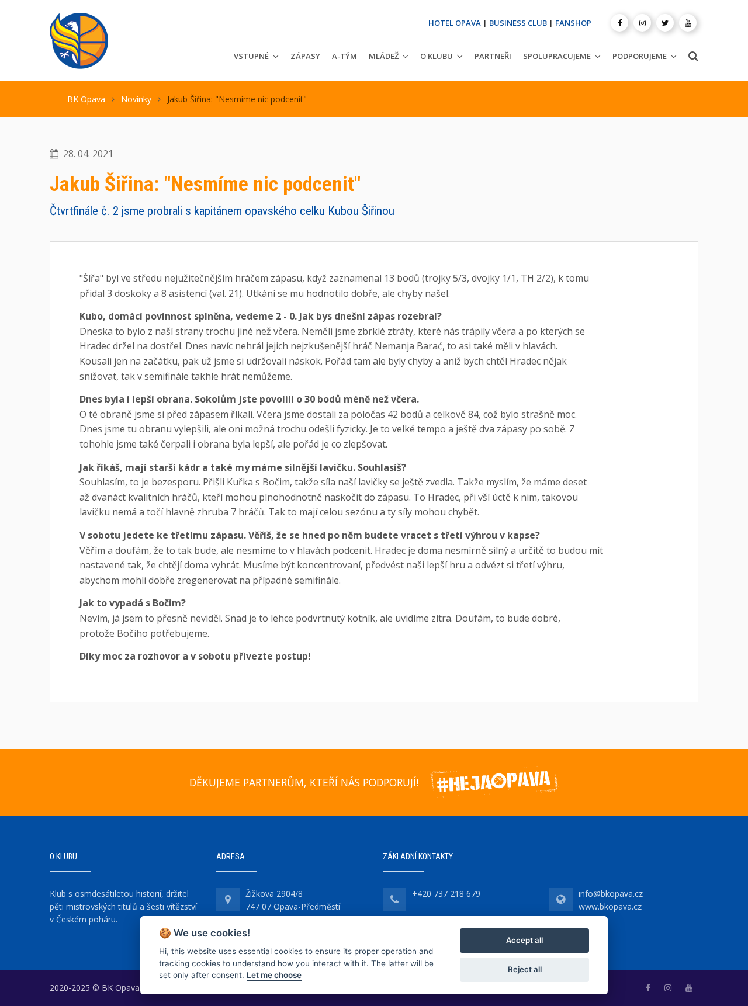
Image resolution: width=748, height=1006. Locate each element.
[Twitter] (665, 23)
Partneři (493, 56)
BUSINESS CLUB (518, 23)
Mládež (384, 56)
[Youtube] (688, 23)
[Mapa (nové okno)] (228, 899)
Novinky (136, 99)
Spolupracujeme (557, 56)
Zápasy (305, 56)
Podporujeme (639, 56)
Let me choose (274, 975)
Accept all (524, 940)
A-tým (344, 56)
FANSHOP (573, 23)
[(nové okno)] (648, 987)
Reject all (525, 969)
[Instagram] (642, 23)
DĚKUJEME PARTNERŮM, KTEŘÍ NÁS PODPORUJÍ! (303, 782)
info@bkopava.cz (611, 893)
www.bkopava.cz (610, 906)
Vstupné (251, 56)
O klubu (436, 56)
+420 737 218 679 (446, 893)
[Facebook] (619, 23)
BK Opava (86, 99)
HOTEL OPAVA (454, 23)
